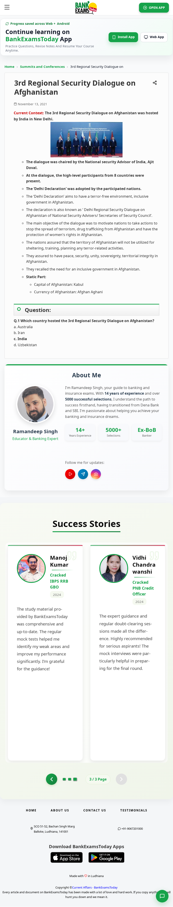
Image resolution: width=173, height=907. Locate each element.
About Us (60, 810)
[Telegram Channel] (83, 474)
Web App (157, 37)
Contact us (94, 810)
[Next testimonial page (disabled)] (121, 779)
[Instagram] (96, 474)
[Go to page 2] (51, 779)
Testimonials (133, 810)
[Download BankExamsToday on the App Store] (67, 857)
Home (9, 66)
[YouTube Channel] (70, 474)
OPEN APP (157, 7)
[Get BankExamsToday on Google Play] (106, 857)
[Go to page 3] (75, 779)
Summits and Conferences (43, 66)
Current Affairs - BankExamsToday (95, 887)
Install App (126, 37)
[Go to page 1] (64, 779)
